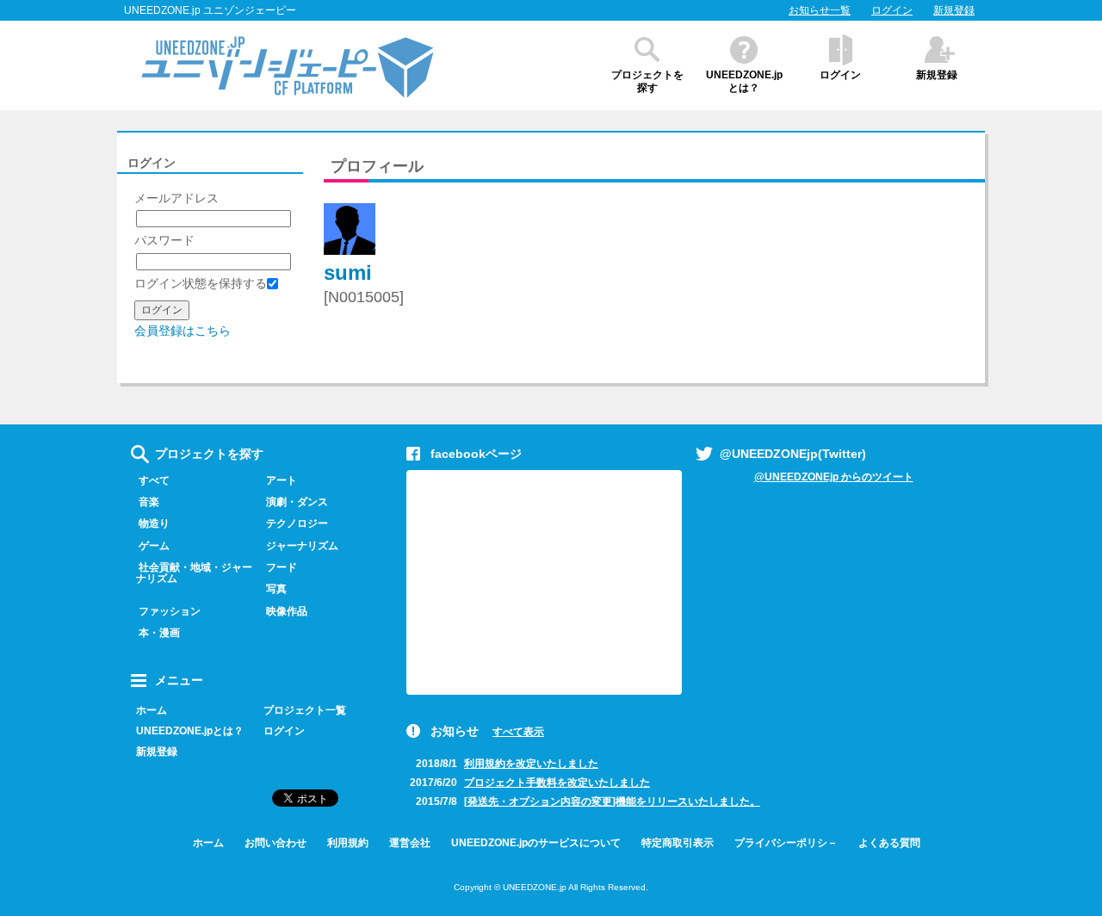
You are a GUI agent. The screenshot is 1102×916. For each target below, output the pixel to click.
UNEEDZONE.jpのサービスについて (536, 843)
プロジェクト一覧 (304, 710)
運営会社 (409, 843)
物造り (154, 523)
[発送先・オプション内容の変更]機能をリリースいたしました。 (612, 801)
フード (281, 567)
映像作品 (286, 611)
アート (281, 480)
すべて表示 (518, 732)
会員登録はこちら (182, 330)
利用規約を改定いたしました (531, 764)
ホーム (151, 710)
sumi (348, 272)
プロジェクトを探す (647, 81)
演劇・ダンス (297, 502)
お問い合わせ (275, 843)
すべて (154, 480)
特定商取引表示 (677, 843)
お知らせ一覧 (820, 10)
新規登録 (954, 10)
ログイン (892, 10)
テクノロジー (297, 523)
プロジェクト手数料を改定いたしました (557, 783)
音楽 (149, 502)
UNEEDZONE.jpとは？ (744, 81)
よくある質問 (889, 843)
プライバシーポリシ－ (786, 843)
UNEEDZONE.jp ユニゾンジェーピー (210, 10)
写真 (276, 589)
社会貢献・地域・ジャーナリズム (194, 573)
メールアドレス (176, 198)
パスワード (164, 240)
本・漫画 (159, 633)
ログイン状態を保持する (200, 283)
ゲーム (154, 546)
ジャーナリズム (302, 546)
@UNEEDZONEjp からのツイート (833, 477)
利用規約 (347, 843)
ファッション (170, 611)
